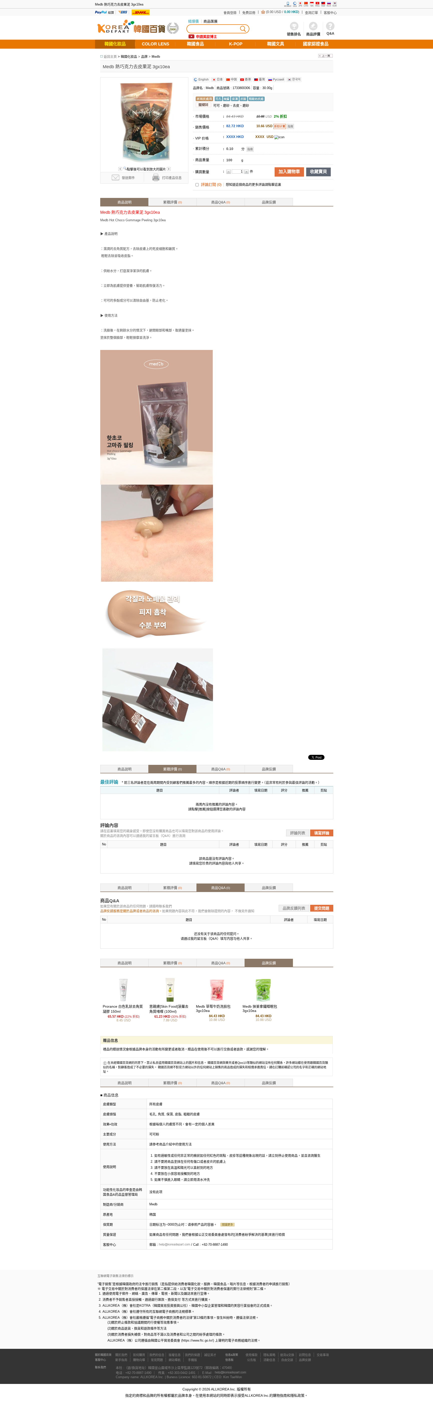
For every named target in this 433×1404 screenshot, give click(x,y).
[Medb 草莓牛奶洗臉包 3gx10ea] (216, 1001)
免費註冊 (248, 13)
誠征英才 (210, 1355)
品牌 (144, 56)
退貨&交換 (287, 1355)
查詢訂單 (311, 13)
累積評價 (172, 202)
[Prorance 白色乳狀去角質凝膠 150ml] (123, 1001)
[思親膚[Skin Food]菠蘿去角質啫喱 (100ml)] (170, 1001)
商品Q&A (220, 202)
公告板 (251, 1360)
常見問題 (157, 1360)
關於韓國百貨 (103, 1354)
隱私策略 (269, 1355)
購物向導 (139, 1360)
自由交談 (287, 1360)
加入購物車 (289, 171)
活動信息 (269, 1360)
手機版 (192, 1360)
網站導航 (175, 1360)
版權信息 (175, 1355)
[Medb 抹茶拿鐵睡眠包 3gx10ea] (263, 1001)
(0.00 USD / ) (282, 12)
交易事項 (323, 1355)
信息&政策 (231, 1354)
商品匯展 (210, 21)
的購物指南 (278, 1395)
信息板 (229, 1359)
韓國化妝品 (129, 56)
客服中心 (330, 13)
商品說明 (125, 202)
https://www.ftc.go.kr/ (197, 1340)
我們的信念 (156, 1355)
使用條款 (252, 1355)
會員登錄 (230, 13)
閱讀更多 (227, 1224)
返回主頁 (110, 56)
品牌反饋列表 (294, 908)
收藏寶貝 (318, 171)
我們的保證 (192, 1355)
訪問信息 (305, 1355)
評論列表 (297, 833)
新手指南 (121, 1360)
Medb (156, 56)
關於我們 (121, 1355)
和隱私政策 (295, 1395)
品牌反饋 (269, 202)
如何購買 (139, 1355)
